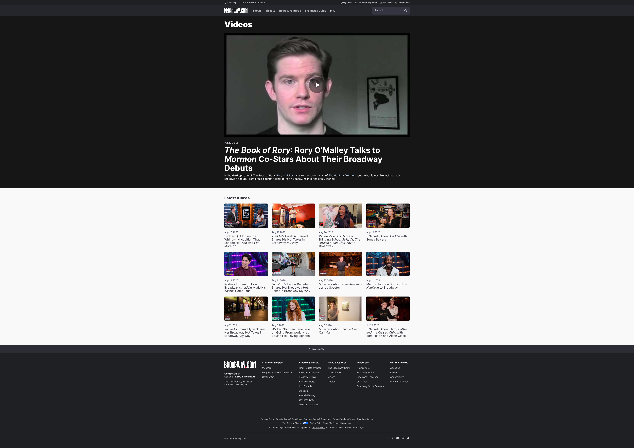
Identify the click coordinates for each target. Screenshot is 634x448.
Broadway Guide (315, 10)
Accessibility (397, 376)
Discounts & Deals (308, 404)
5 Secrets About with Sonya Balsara (386, 237)
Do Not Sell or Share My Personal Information (331, 423)
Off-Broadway (306, 399)
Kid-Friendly (305, 386)
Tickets (270, 10)
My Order (347, 2)
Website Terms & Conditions (289, 419)
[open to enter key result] (406, 11)
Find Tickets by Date (310, 367)
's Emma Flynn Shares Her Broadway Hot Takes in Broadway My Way (244, 332)
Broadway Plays (307, 376)
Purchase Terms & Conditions (317, 419)
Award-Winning (307, 395)
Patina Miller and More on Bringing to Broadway (339, 241)
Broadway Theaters (367, 376)
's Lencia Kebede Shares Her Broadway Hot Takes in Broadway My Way (291, 287)
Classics (303, 390)
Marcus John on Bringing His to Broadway (386, 285)
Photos (331, 381)
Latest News (334, 372)
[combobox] (391, 11)
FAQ (332, 10)
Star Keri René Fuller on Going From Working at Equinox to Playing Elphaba (291, 332)
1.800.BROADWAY (246, 2)
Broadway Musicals (309, 372)
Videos (331, 376)
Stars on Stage (307, 381)
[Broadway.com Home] (235, 10)
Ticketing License (365, 419)
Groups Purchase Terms (344, 419)
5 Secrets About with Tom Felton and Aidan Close (386, 332)
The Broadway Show (367, 2)
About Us (395, 367)
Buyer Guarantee (399, 381)
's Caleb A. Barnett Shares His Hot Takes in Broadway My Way (290, 239)
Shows (257, 10)
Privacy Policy (267, 419)
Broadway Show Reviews (370, 386)
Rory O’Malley (285, 175)
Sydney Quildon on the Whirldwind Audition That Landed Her (242, 241)
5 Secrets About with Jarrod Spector (340, 285)
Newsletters (363, 367)
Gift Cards (388, 2)
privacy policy (318, 427)
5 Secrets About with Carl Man (339, 330)
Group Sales (404, 2)
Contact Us (230, 373)
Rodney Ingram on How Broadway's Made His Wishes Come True (245, 287)
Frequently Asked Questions (277, 372)
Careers (394, 372)
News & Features (290, 10)
